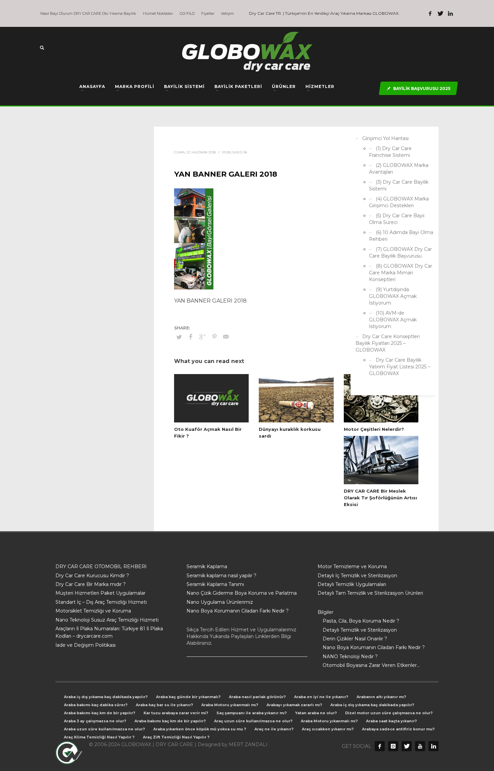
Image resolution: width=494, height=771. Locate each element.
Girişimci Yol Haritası (385, 138)
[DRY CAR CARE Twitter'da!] (407, 746)
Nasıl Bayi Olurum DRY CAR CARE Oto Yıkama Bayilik (88, 13)
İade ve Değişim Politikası (85, 645)
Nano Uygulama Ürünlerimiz (220, 602)
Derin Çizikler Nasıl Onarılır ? (355, 639)
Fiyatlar (207, 13)
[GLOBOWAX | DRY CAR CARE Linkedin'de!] (450, 13)
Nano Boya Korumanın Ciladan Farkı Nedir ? (238, 611)
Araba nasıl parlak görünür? (257, 696)
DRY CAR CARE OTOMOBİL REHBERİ (101, 566)
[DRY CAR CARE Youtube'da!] (420, 746)
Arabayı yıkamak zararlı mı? (294, 704)
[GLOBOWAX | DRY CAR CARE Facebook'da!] (430, 13)
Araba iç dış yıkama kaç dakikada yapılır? (106, 696)
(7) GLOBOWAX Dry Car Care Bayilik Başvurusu (400, 252)
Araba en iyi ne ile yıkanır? (321, 696)
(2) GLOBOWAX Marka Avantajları (398, 168)
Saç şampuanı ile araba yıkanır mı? (251, 713)
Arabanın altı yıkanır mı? (381, 696)
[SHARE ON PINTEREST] (214, 337)
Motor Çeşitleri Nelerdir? (374, 429)
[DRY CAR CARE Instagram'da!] (393, 746)
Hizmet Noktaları (158, 13)
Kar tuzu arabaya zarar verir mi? (175, 713)
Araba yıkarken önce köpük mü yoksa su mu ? (199, 729)
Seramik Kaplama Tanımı (215, 584)
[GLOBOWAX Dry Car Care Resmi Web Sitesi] (433, 746)
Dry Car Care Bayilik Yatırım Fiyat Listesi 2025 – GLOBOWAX (399, 366)
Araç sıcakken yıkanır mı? (328, 729)
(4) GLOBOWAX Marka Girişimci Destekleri (399, 202)
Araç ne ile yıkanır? (273, 729)
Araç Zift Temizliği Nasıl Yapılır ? (176, 737)
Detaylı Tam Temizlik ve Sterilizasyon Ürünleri (370, 593)
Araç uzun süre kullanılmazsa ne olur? (253, 721)
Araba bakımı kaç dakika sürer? (95, 704)
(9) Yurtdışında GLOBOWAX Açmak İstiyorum (393, 296)
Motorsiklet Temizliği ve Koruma (93, 611)
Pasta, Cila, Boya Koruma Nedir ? (361, 621)
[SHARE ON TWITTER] (179, 337)
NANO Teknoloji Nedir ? (350, 656)
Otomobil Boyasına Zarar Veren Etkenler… (371, 665)
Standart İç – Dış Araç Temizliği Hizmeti (101, 602)
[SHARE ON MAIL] (226, 337)
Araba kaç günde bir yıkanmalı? (188, 696)
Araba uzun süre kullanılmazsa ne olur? (104, 729)
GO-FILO (187, 13)
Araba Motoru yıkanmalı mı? (229, 704)
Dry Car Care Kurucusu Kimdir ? (92, 576)
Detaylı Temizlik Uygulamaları (352, 584)
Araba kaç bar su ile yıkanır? (164, 704)
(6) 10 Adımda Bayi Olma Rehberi (401, 235)
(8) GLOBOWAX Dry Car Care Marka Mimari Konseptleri (400, 272)
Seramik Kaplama (207, 566)
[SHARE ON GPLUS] (203, 337)
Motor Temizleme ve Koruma (352, 566)
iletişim (227, 13)
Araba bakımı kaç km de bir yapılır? (99, 713)
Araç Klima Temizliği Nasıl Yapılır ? (99, 737)
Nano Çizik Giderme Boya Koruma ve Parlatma (242, 593)
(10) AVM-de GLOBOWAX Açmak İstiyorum (393, 319)
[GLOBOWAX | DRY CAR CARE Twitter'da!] (440, 13)
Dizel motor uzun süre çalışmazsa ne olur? (389, 713)
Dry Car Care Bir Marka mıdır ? (90, 584)
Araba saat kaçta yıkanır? (391, 721)
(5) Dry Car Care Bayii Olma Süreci (396, 219)
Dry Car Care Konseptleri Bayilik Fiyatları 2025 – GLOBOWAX (388, 343)
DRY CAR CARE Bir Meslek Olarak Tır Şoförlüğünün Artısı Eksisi (380, 497)
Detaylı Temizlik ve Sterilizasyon (360, 630)
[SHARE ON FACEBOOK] (191, 337)
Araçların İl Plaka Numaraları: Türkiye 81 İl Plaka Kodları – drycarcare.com (109, 632)
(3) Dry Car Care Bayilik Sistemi (398, 185)
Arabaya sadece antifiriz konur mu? (398, 729)
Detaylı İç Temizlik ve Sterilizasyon (357, 576)
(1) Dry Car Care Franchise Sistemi (390, 151)
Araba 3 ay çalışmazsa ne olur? (95, 721)
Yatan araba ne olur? (316, 713)
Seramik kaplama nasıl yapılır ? (221, 576)
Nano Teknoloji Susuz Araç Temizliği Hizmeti (107, 620)
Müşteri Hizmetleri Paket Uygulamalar (100, 593)
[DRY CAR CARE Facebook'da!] (380, 746)
